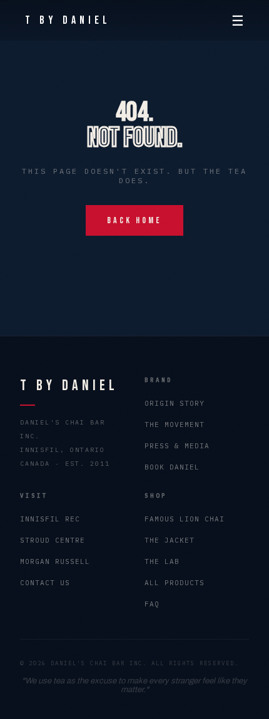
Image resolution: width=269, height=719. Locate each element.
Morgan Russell (55, 561)
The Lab (162, 561)
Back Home (134, 220)
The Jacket (170, 540)
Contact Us (45, 582)
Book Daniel (172, 467)
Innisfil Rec (50, 519)
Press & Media (177, 445)
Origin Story (175, 403)
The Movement (175, 424)
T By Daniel (68, 20)
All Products (175, 582)
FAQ (152, 604)
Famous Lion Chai (185, 519)
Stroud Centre (52, 540)
